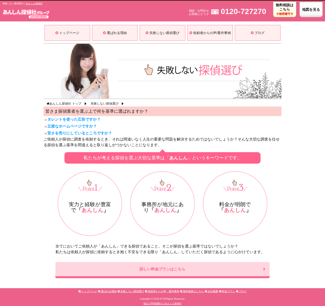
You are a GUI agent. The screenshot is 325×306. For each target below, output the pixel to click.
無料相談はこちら (285, 9)
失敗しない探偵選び (163, 33)
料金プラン (228, 291)
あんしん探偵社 (34, 3)
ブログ (259, 33)
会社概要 (212, 291)
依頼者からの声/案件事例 (211, 33)
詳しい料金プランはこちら (162, 269)
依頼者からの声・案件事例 (163, 291)
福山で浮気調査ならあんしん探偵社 (162, 303)
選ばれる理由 (116, 33)
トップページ (68, 33)
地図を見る (311, 9)
